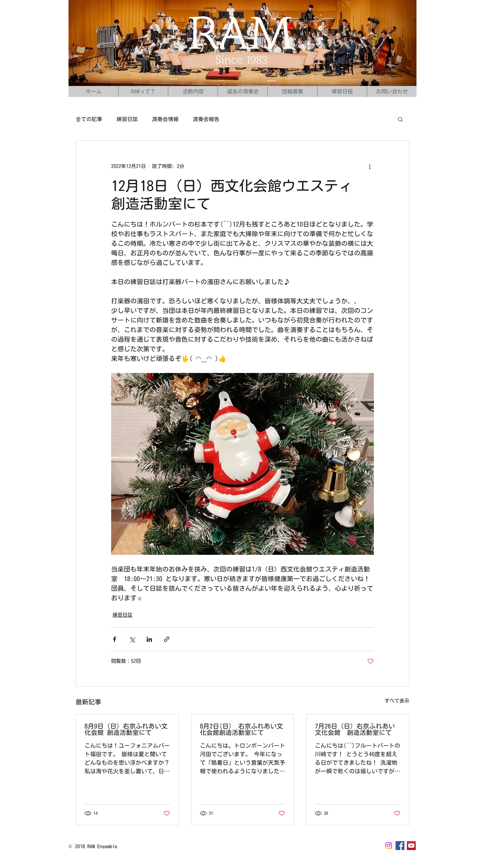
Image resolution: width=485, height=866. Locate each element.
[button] (400, 119)
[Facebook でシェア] (114, 639)
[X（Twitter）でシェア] (132, 639)
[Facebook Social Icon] (400, 845)
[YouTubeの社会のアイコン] (411, 845)
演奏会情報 (165, 119)
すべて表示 (397, 700)
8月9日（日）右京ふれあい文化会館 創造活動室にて (126, 729)
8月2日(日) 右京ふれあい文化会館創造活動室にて (241, 729)
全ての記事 (89, 119)
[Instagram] (388, 845)
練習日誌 (127, 119)
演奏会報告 (206, 119)
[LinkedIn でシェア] (149, 639)
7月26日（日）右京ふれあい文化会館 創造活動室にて (355, 729)
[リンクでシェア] (166, 639)
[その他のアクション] (369, 166)
